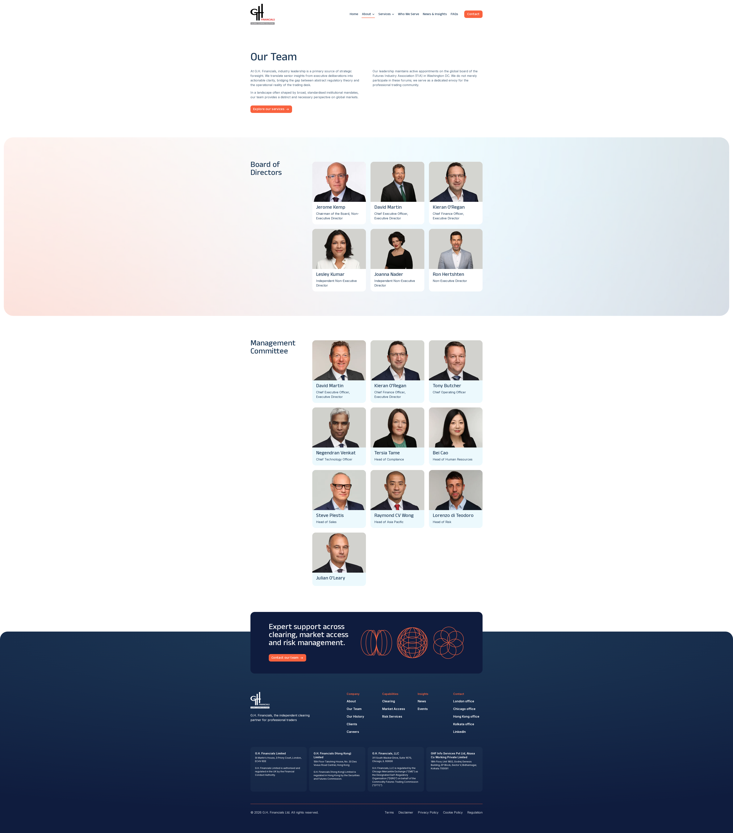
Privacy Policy (428, 812)
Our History (355, 716)
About (351, 701)
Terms (389, 812)
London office (463, 701)
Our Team (354, 709)
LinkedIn (459, 732)
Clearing (388, 701)
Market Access (393, 709)
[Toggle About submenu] (373, 14)
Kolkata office (463, 724)
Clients (352, 724)
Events (423, 709)
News (422, 701)
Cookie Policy (453, 812)
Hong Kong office (466, 716)
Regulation (475, 812)
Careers (353, 732)
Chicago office (464, 709)
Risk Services (392, 716)
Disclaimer (405, 812)
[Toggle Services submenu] (393, 14)
